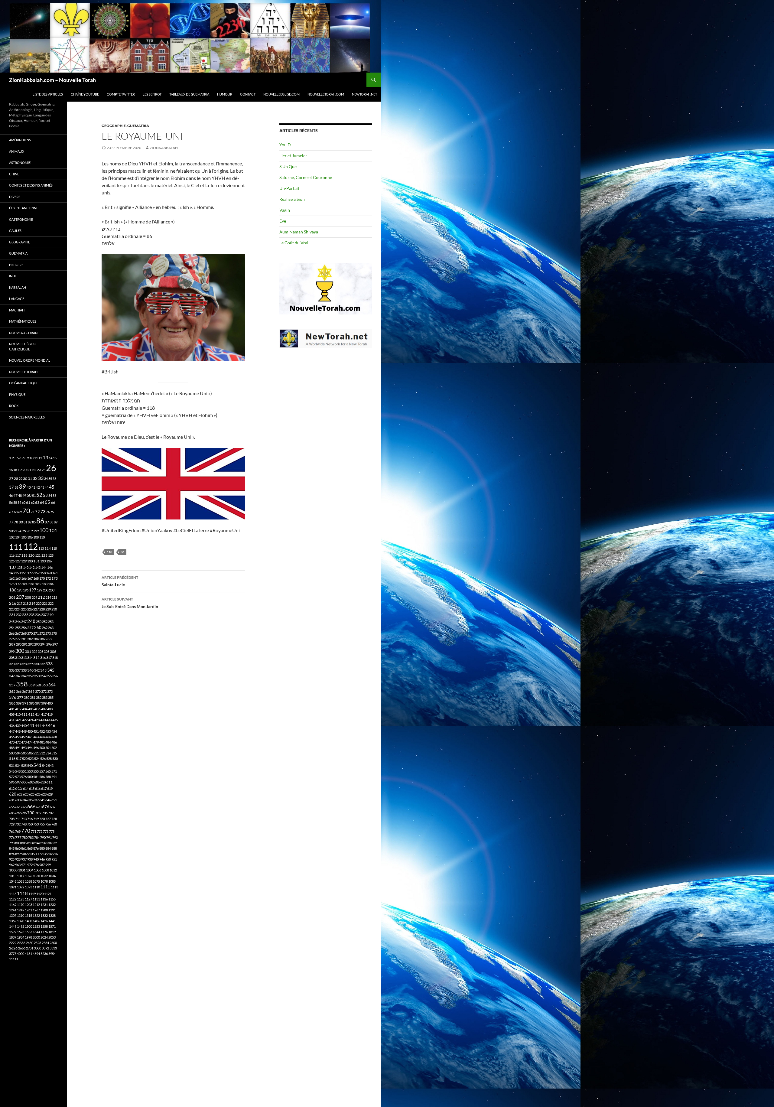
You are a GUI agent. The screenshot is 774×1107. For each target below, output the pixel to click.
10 (31, 458)
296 (49, 644)
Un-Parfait (289, 188)
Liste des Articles (48, 94)
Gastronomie (21, 219)
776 (12, 837)
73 (43, 511)
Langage (16, 299)
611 (49, 782)
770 (25, 831)
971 (24, 865)
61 (28, 502)
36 (54, 478)
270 (30, 633)
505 (24, 753)
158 (43, 573)
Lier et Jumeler (293, 155)
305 (46, 651)
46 (11, 495)
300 (19, 651)
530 (55, 758)
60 (23, 502)
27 (11, 478)
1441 (52, 921)
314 (30, 657)
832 (54, 843)
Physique (17, 394)
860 (18, 848)
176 (18, 584)
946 (42, 859)
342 (37, 670)
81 (25, 522)
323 (18, 664)
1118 (22, 893)
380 (26, 697)
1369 (12, 921)
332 (42, 664)
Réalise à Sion (292, 199)
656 (12, 807)
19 (20, 470)
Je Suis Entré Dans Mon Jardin (130, 603)
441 (30, 725)
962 (12, 865)
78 (16, 522)
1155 (52, 899)
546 (12, 771)
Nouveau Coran (23, 333)
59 (19, 502)
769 (18, 831)
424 (31, 720)
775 (51, 831)
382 (38, 697)
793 (55, 837)
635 (30, 800)
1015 (12, 876)
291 (25, 644)
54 (50, 495)
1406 (36, 921)
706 (44, 813)
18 (15, 470)
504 (18, 753)
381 (32, 697)
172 (48, 578)
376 (12, 697)
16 (11, 470)
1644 (36, 932)
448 (18, 731)
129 (24, 561)
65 (47, 502)
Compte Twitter (121, 94)
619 (50, 788)
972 (30, 865)
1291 (52, 910)
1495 (20, 926)
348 (18, 676)
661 (18, 807)
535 (24, 765)
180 (25, 584)
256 (24, 628)
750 (30, 824)
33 (41, 478)
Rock (13, 406)
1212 (36, 905)
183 (44, 584)
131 (36, 561)
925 (12, 859)
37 (11, 487)
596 (12, 782)
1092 (20, 887)
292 (31, 644)
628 (44, 794)
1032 (44, 876)
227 (36, 609)
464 (42, 737)
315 (36, 657)
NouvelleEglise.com (281, 94)
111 (16, 546)
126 (12, 561)
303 (40, 651)
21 (29, 469)
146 (50, 567)
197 (32, 590)
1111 (45, 886)
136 (49, 561)
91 (15, 531)
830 (48, 843)
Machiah (16, 310)
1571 (52, 926)
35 (50, 478)
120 (31, 555)
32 (35, 478)
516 (12, 758)
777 (18, 837)
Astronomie (20, 162)
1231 (44, 905)
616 (38, 788)
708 (12, 819)
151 (24, 573)
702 (38, 813)
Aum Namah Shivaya (298, 231)
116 (12, 555)
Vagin (284, 210)
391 (25, 703)
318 (55, 657)
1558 (44, 926)
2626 (13, 948)
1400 (28, 921)
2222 (12, 943)
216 (12, 603)
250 (38, 622)
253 (51, 622)
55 (54, 495)
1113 (54, 887)
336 (12, 670)
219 (32, 603)
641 (42, 800)
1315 (28, 915)
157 (37, 573)
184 (51, 584)
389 (18, 703)
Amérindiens (20, 140)
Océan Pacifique (23, 383)
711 (18, 819)
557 (42, 771)
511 (36, 753)
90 (11, 531)
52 (39, 495)
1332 (44, 915)
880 (42, 848)
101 (53, 530)
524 (37, 758)
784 (37, 837)
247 (24, 622)
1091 (12, 887)
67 (11, 512)
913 (43, 854)
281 (24, 639)
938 (30, 859)
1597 (12, 932)
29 (20, 478)
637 (36, 800)
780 (25, 837)
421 (18, 720)
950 (48, 859)
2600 (53, 943)
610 (43, 782)
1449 (12, 926)
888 (54, 848)
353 (37, 676)
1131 (36, 899)
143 (38, 567)
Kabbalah (17, 287)
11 (36, 458)
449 (24, 731)
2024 (44, 937)
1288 (44, 910)
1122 (12, 899)
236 (38, 615)
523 (31, 758)
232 (18, 615)
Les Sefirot (152, 94)
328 (24, 664)
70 (26, 510)
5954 (52, 954)
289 (12, 644)
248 (31, 621)
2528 (37, 943)
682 (52, 807)
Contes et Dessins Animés (31, 185)
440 (24, 726)
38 (16, 487)
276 (12, 639)
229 (48, 609)
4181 (28, 954)
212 (41, 597)
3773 (12, 954)
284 (36, 639)
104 (18, 537)
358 (22, 684)
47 (15, 495)
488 (12, 748)
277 (18, 639)
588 (48, 777)
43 (42, 487)
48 (20, 495)
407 (44, 709)
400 (50, 703)
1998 (28, 937)
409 (12, 714)
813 (30, 843)
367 (25, 691)
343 (43, 670)
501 (48, 748)
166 (24, 578)
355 (49, 676)
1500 (28, 926)
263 (51, 628)
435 (55, 720)
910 (30, 854)
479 (36, 742)
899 (18, 854)
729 (12, 824)
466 (48, 737)
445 (44, 726)
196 (25, 590)
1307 (12, 915)
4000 (20, 954)
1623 (20, 932)
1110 (36, 887)
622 (19, 794)
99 (37, 531)
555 (36, 771)
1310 (20, 915)
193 (19, 590)
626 (38, 794)
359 (31, 685)
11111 (13, 959)
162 (12, 578)
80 (21, 522)
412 (31, 714)
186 (12, 589)
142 (31, 567)
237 (44, 615)
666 (31, 806)
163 (18, 578)
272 (42, 633)
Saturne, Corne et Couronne (305, 177)
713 (24, 819)
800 (18, 843)
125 (51, 555)
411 (24, 714)
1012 (53, 870)
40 (29, 487)
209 (34, 597)
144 (44, 567)
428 (37, 720)
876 (36, 848)
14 (50, 458)
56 (11, 502)
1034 (52, 876)
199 (39, 590)
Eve (282, 220)
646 (48, 800)
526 (43, 758)
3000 (37, 948)
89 (55, 522)
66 (53, 502)
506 (30, 753)
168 (36, 578)
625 (31, 794)
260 (37, 627)
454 (54, 731)
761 (12, 831)
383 (44, 697)
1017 (20, 876)
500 (42, 748)
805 (24, 843)
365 (12, 691)
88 (51, 522)
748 (24, 824)
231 (12, 615)
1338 (52, 915)
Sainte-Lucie (120, 581)
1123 (20, 899)
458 (18, 737)
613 (18, 788)
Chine (14, 174)
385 (51, 697)
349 (25, 676)
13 (45, 457)
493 (24, 748)
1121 (47, 894)
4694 (36, 954)
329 (30, 664)
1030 (36, 876)
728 (54, 819)
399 (44, 703)
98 (32, 531)
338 (24, 670)
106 (30, 537)
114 (47, 548)
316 (43, 657)
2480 (29, 943)
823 (42, 843)
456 (12, 737)
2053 (52, 937)
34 (46, 478)
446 (51, 725)
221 (44, 603)
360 (38, 685)
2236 (21, 943)
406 (37, 709)
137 (12, 567)
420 (12, 720)
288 (48, 639)
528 (49, 758)
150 (18, 573)
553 (30, 771)
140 (25, 567)
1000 (13, 870)
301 (28, 651)
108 (36, 537)
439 (18, 726)
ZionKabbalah (164, 147)
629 (50, 794)
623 (25, 794)
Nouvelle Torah (23, 372)
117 (18, 555)
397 (38, 703)
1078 (44, 881)
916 (55, 854)
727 (48, 819)
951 (54, 859)
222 (51, 603)
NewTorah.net (364, 94)
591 (54, 777)
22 (34, 469)
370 (38, 691)
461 (30, 737)
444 (38, 725)
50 (29, 495)
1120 (40, 894)
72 (37, 511)
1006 (37, 870)
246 (18, 622)
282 (30, 639)
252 (44, 622)
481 (42, 742)
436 (12, 726)
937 (24, 859)
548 (18, 771)
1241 (12, 910)
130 (30, 561)
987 (42, 865)
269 (24, 633)
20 (24, 469)
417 (44, 714)
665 (24, 807)
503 (12, 753)
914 (49, 854)
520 (25, 758)
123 (44, 555)
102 (12, 537)
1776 (44, 932)
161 (55, 573)
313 (24, 657)
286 (42, 639)
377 (20, 697)
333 (49, 663)
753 (36, 824)
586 (42, 777)
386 (12, 703)
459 (24, 737)
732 (18, 824)
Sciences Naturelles (27, 417)
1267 (36, 910)
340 (30, 670)
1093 (28, 887)
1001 (21, 870)
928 (18, 859)
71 (32, 512)
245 (12, 622)
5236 (44, 954)
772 (39, 831)
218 (25, 603)
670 (38, 807)
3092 (45, 948)
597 (18, 782)
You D (285, 144)
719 (36, 819)
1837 (12, 937)
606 (37, 782)
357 (12, 685)
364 (52, 685)
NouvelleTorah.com (325, 94)
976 (36, 865)
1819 (52, 932)
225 (24, 609)
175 (12, 584)
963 (18, 865)
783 (31, 837)
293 (37, 644)
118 (109, 552)
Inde (13, 276)
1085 (52, 881)
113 (41, 548)
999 (48, 865)
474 (30, 742)
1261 (28, 910)
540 (30, 765)
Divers (14, 197)
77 (11, 522)
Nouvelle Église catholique (23, 346)
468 (54, 737)
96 (28, 531)
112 (30, 546)
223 (12, 609)
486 (54, 742)
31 (30, 478)
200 (45, 590)
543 (51, 765)
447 (12, 731)
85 (34, 522)
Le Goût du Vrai (293, 242)
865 (30, 848)
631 (12, 800)
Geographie (114, 125)
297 (55, 644)
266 (12, 633)
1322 (36, 915)
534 (18, 765)
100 (43, 530)
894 (12, 854)
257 (30, 627)
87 (47, 522)
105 (24, 537)
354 (43, 676)
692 (18, 813)
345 (50, 669)
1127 (28, 899)
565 (48, 771)
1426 (44, 921)
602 (31, 782)
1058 (28, 881)
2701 (29, 948)
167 (30, 578)
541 (37, 765)
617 (44, 788)
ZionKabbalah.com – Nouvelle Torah (52, 80)
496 (36, 748)
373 (50, 691)
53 (45, 495)
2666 (21, 948)
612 (12, 788)
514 (48, 753)
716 (30, 819)
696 (24, 813)
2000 (36, 937)
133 (43, 561)
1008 (45, 870)
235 (31, 615)
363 (44, 685)
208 (28, 597)
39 (22, 486)
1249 (20, 910)
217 (19, 603)
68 (16, 512)
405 (31, 709)
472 (18, 742)
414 (38, 714)
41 (33, 487)
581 (36, 777)
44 (46, 487)
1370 (20, 921)
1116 (12, 894)
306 (53, 651)
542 (44, 765)
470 (12, 742)
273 (48, 633)
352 (31, 676)
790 (43, 837)
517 (18, 758)
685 (12, 813)
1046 (12, 881)
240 (50, 614)
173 (54, 578)
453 (48, 731)
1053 (20, 881)
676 (45, 806)
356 (55, 676)
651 (54, 800)
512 (42, 753)
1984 (20, 937)
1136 (44, 899)
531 (12, 765)
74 (48, 512)
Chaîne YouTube (85, 94)
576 (24, 777)
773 (45, 831)
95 (24, 531)
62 (32, 502)
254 (12, 628)
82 (29, 522)
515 (54, 753)
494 (30, 748)
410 (18, 714)
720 (42, 819)
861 (24, 848)
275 (54, 633)
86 (122, 552)
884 (48, 848)
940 (36, 859)
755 (42, 824)
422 (25, 720)
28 (16, 478)
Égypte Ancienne (23, 208)
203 (51, 590)
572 (12, 777)
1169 (12, 905)
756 (48, 824)
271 (36, 633)
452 (42, 731)
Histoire (16, 265)
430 (43, 720)
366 (18, 691)
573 (18, 777)
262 (44, 628)
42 (38, 487)
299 (12, 651)
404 (25, 709)
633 (18, 800)
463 (36, 737)
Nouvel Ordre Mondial (29, 360)
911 (36, 854)
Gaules (15, 231)
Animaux (16, 151)
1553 (36, 926)
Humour (224, 94)
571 (54, 771)
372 (44, 691)
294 (43, 644)
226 (30, 609)
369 (31, 691)
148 (12, 573)
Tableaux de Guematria (189, 94)
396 (31, 703)
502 (54, 748)
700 (30, 812)
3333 (53, 948)
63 (37, 502)
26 (51, 467)
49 (24, 495)
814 (36, 843)
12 (40, 458)
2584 (45, 943)
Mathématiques (22, 321)
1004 (29, 870)
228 (42, 609)
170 (42, 578)
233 (25, 615)
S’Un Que (288, 166)
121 (38, 555)
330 (36, 664)
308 (12, 657)
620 (12, 794)
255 (18, 628)
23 (39, 469)
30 (25, 478)
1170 (20, 905)
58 (15, 502)
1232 (52, 905)
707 (51, 813)
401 (12, 709)
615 (31, 788)
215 (54, 597)
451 (36, 731)
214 (48, 597)
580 (30, 777)
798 (12, 843)
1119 (32, 894)
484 (48, 742)
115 (54, 548)
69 (20, 512)
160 (49, 573)
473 (24, 742)
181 (31, 584)
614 (25, 788)
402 (18, 709)
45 (51, 487)
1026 (28, 876)
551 (24, 771)
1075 (36, 881)
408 (50, 709)
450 (30, 731)
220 (38, 603)
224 (18, 609)
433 (49, 720)
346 (12, 676)
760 (54, 824)
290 (18, 644)
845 (12, 848)
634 (24, 800)
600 (24, 782)
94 (19, 531)
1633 (28, 932)
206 (12, 597)
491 (18, 748)
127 (18, 561)
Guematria (138, 125)
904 (24, 854)
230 (54, 609)
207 (20, 597)
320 (12, 664)
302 (34, 651)
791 (49, 837)
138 (19, 567)
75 (52, 512)
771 (33, 831)
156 (30, 573)
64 (42, 502)
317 (49, 657)
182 (38, 583)
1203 (28, 905)
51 (34, 495)
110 (42, 537)
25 (43, 470)
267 (18, 633)
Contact (247, 94)
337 (18, 670)
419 (50, 714)
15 (55, 458)
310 (18, 657)
